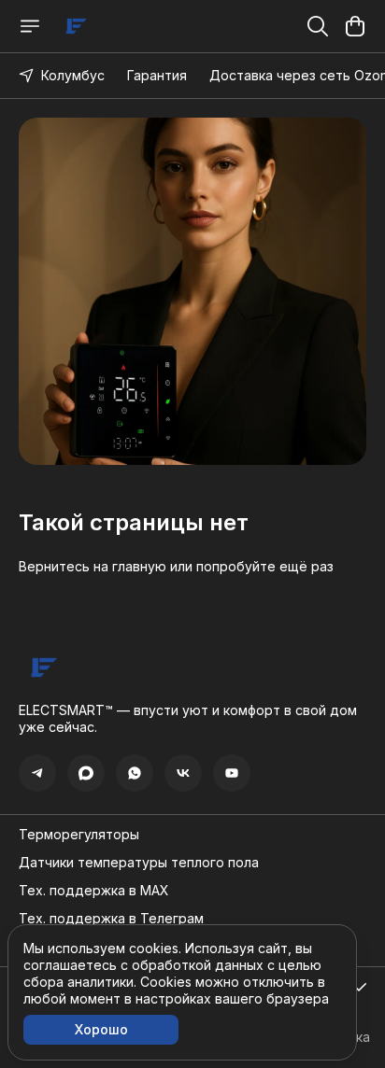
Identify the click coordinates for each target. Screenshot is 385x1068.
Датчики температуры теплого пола (139, 862)
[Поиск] (318, 26)
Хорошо (101, 1029)
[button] (37, 773)
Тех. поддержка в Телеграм (111, 918)
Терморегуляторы (79, 834)
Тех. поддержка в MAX (94, 890)
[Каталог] (30, 26)
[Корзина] (355, 26)
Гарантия (157, 75)
